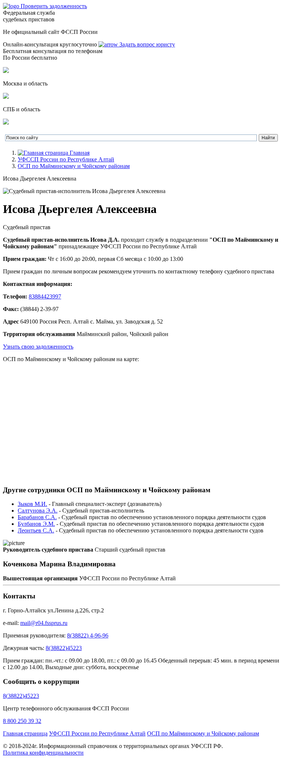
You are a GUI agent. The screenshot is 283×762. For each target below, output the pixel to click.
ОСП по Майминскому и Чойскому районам (74, 166)
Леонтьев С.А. (36, 530)
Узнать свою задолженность (38, 346)
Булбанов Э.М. (36, 524)
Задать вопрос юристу (146, 44)
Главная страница (25, 733)
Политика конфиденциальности (43, 752)
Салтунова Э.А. (37, 510)
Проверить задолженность (54, 6)
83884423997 (45, 296)
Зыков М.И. (32, 504)
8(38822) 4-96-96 (87, 635)
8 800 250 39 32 (22, 721)
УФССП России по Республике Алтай (66, 159)
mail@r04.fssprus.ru (43, 623)
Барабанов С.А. (37, 517)
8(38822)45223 (64, 648)
